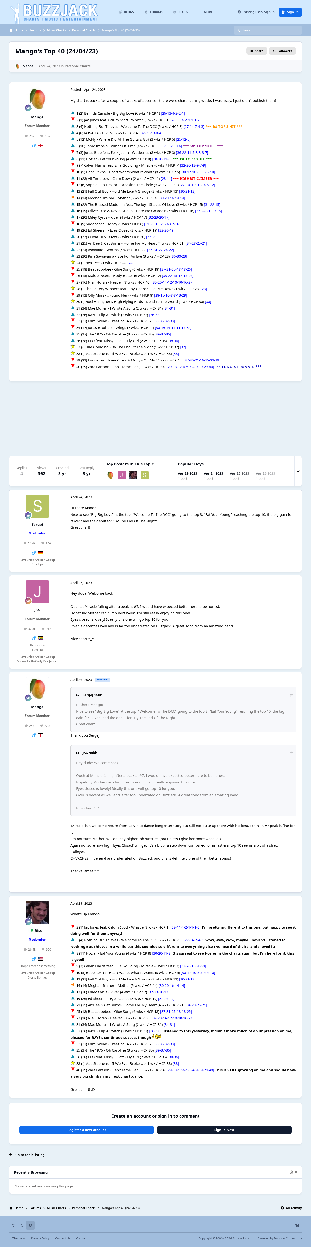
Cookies (81, 1238)
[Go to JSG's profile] (122, 475)
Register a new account (86, 1130)
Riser (39, 930)
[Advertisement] (155, 419)
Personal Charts (78, 66)
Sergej (37, 524)
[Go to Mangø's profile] (17, 66)
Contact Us (62, 1238)
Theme (17, 1238)
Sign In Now (224, 1130)
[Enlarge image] (72, 113)
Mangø (28, 66)
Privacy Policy (40, 1238)
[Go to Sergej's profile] (145, 475)
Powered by (279, 1238)
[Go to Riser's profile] (133, 475)
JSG (37, 609)
